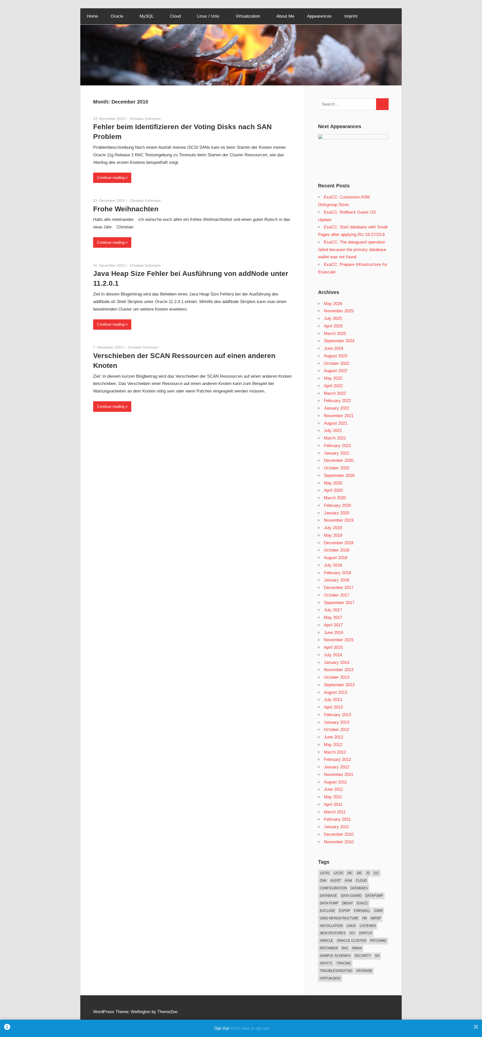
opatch (365, 933)
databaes (359, 888)
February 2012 (337, 759)
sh (377, 956)
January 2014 (336, 662)
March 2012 (335, 752)
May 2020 (333, 483)
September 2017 (339, 602)
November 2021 (338, 415)
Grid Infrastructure (339, 918)
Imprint (350, 16)
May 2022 (333, 378)
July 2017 (333, 610)
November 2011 (338, 774)
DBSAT (347, 903)
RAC (345, 948)
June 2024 (333, 348)
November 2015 (338, 639)
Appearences (319, 16)
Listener (368, 926)
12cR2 (338, 873)
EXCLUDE (327, 911)
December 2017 (338, 587)
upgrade (364, 971)
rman (357, 948)
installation (331, 926)
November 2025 (338, 311)
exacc (362, 903)
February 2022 (337, 400)
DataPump (374, 896)
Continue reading (111, 177)
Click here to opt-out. (250, 1028)
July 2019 (333, 527)
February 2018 (337, 572)
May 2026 (333, 303)
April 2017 (333, 625)
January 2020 (336, 513)
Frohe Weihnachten (125, 209)
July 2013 (333, 699)
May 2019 (333, 535)
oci (352, 933)
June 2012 (333, 737)
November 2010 (338, 842)
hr (364, 918)
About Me (285, 16)
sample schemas (335, 956)
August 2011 (335, 782)
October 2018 (336, 550)
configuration (333, 888)
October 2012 (336, 729)
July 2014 (333, 655)
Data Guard (351, 896)
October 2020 (336, 468)
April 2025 (333, 326)
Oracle (117, 16)
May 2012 (333, 744)
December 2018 (338, 542)
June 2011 (333, 789)
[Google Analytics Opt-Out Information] (7, 1028)
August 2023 (335, 356)
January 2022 (336, 408)
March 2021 (335, 438)
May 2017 (333, 617)
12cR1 (325, 873)
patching (378, 941)
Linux (351, 926)
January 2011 (336, 826)
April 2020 (333, 490)
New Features (333, 933)
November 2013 (338, 669)
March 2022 (335, 393)
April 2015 (333, 647)
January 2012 (336, 767)
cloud (361, 880)
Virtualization (248, 16)
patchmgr (329, 948)
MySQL (147, 16)
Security (362, 956)
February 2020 (337, 505)
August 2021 (335, 423)
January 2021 (336, 453)
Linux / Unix (208, 16)
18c (350, 873)
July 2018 (333, 565)
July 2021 (333, 430)
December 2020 (338, 460)
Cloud (175, 16)
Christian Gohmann (145, 119)
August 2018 (335, 557)
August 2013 (335, 692)
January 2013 (336, 722)
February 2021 (337, 445)
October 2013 (336, 677)
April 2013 (333, 707)
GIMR (378, 911)
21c (376, 873)
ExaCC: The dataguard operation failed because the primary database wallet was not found (352, 250)
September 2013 (339, 684)
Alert (335, 880)
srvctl (326, 963)
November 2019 (338, 520)
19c (359, 873)
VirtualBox (330, 978)
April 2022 (333, 385)
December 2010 (338, 834)
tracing (343, 963)
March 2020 (335, 498)
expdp (344, 911)
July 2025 (333, 318)
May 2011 (333, 797)
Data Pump (329, 903)
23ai (323, 880)
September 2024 (339, 340)
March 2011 (335, 812)
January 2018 (336, 580)
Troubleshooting (336, 971)
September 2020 (339, 475)
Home (92, 16)
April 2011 (333, 804)
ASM (348, 880)
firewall (362, 911)
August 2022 (335, 370)
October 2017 (336, 595)
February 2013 (337, 714)
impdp (376, 918)
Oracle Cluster (351, 941)
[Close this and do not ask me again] (476, 1028)
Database (328, 896)
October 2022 (336, 363)
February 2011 (337, 819)
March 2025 (335, 333)
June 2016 (333, 632)
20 (368, 873)
